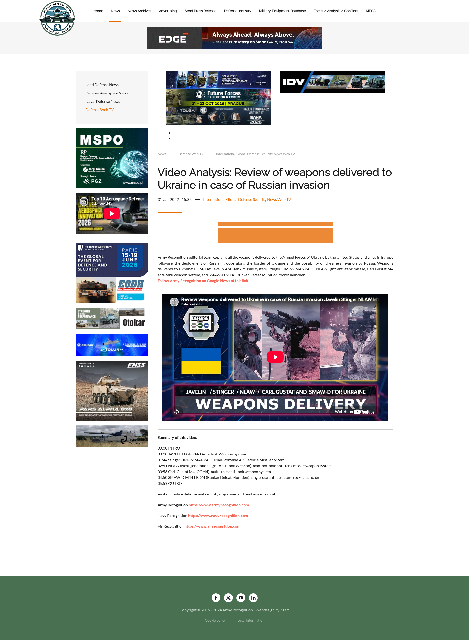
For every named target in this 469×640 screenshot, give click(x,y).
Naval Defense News (102, 101)
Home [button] (98, 11)
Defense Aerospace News (106, 93)
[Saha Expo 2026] (218, 79)
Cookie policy (215, 620)
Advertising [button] (168, 11)
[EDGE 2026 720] (234, 37)
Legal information (250, 620)
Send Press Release (200, 11)
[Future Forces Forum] (218, 97)
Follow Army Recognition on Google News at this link (203, 280)
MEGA (371, 11)
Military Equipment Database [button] (282, 11)
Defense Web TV (99, 109)
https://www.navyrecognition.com (218, 515)
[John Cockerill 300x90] (112, 435)
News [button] (115, 11)
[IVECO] (332, 81)
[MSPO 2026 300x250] (112, 157)
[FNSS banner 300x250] (112, 390)
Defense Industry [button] (237, 11)
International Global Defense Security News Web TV (247, 199)
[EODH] (112, 272)
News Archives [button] (139, 11)
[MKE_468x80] (218, 115)
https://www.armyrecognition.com (219, 504)
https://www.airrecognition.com (212, 526)
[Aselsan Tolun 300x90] (112, 344)
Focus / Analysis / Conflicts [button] (336, 11)
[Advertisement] (275, 225)
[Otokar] (112, 317)
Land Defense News (102, 84)
